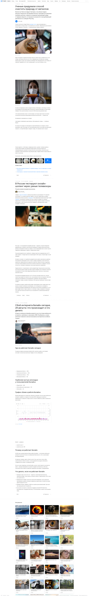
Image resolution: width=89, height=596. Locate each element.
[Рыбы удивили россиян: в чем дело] (52, 557)
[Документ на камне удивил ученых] (22, 572)
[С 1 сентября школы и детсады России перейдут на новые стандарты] (37, 557)
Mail (1, 595)
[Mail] (1, 1)
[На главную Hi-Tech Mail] (4, 1)
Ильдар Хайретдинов (21, 320)
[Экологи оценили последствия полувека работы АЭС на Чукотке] (67, 587)
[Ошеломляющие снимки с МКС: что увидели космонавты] (22, 557)
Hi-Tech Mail (20, 21)
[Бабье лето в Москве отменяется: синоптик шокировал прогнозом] (37, 527)
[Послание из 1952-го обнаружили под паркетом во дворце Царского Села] (22, 542)
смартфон (17, 199)
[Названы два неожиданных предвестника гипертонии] (67, 572)
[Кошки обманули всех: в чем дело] (52, 572)
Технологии (31, 181)
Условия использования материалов (64, 595)
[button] (33, 42)
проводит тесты (33, 24)
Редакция (57, 595)
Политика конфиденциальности (83, 595)
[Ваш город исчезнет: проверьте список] (52, 587)
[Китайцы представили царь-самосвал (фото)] (37, 587)
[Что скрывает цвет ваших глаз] (52, 527)
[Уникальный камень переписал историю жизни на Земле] (67, 512)
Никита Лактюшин (21, 191)
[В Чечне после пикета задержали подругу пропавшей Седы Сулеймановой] (67, 557)
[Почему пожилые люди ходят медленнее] (22, 587)
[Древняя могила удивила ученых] (67, 542)
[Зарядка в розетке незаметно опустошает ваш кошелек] (37, 572)
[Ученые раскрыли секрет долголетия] (67, 527)
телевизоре (30, 197)
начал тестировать (23, 194)
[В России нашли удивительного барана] (22, 527)
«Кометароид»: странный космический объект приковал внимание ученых (32, 171)
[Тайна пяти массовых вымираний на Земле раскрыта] (37, 512)
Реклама (8, 595)
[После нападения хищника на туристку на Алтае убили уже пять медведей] (52, 512)
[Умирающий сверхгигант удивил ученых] (37, 542)
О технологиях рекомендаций (74, 595)
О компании (4, 595)
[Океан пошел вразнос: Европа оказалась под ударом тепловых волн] (52, 542)
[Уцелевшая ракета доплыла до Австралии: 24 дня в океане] (22, 512)
